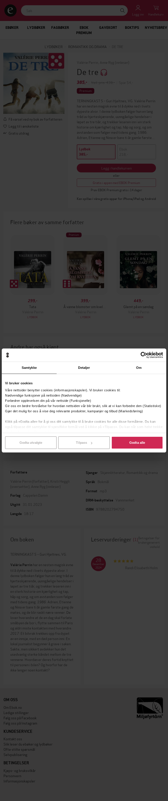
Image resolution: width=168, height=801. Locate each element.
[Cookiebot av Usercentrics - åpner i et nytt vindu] (144, 355)
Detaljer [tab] (84, 367)
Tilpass (81, 442)
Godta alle (137, 442)
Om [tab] (139, 367)
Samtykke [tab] (29, 367)
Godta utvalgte (30, 442)
